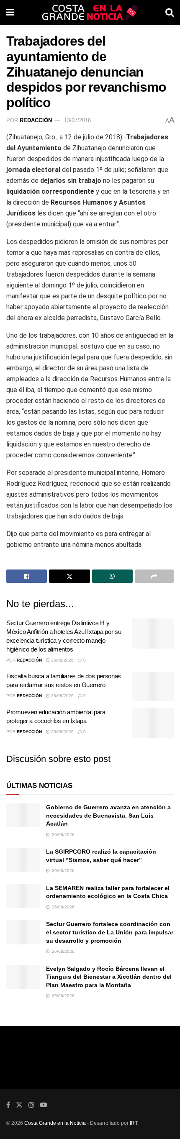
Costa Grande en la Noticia (55, 1123)
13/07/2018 (77, 120)
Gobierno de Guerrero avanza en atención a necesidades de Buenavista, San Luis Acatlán (108, 815)
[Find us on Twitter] (19, 1105)
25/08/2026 (62, 731)
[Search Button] (169, 12)
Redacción (36, 120)
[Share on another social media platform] (154, 576)
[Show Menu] (10, 12)
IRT (133, 1123)
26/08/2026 (62, 660)
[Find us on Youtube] (43, 1105)
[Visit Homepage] (90, 12)
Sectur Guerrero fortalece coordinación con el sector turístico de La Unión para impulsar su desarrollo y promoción (109, 932)
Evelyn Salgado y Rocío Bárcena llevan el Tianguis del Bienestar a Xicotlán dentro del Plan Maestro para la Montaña (109, 976)
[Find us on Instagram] (31, 1105)
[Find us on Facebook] (8, 1105)
